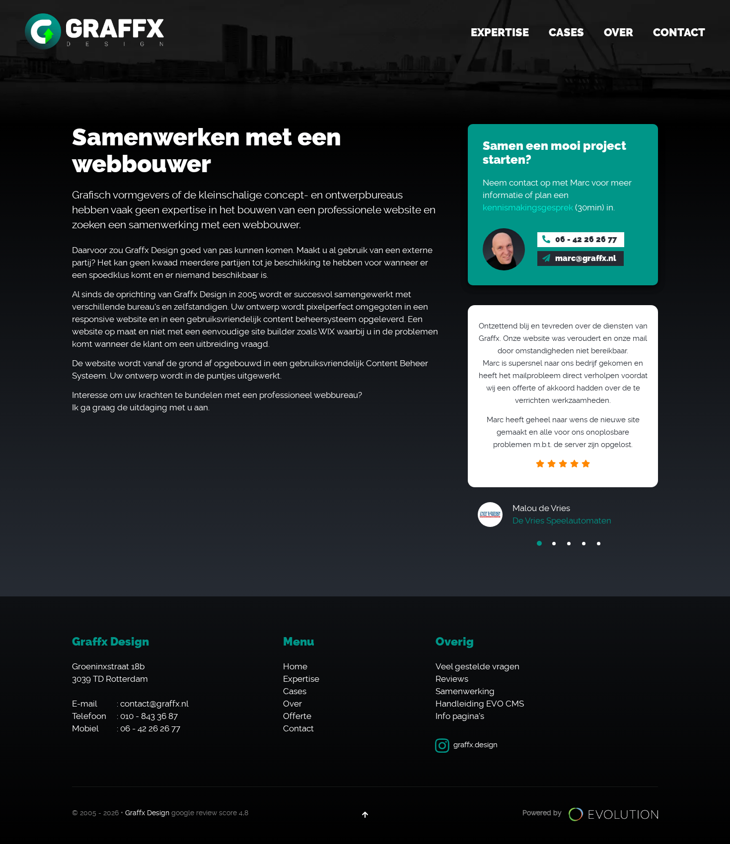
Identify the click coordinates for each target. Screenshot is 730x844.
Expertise (500, 32)
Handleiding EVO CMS (480, 704)
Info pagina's (460, 716)
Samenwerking (465, 691)
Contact (679, 32)
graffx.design (475, 744)
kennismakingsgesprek (528, 207)
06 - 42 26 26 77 (585, 239)
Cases (566, 32)
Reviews (452, 679)
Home (295, 666)
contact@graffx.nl (154, 704)
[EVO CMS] (613, 814)
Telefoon (89, 716)
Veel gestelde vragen (477, 666)
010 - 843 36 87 (149, 716)
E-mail (84, 704)
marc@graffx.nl (584, 258)
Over (618, 32)
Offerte (297, 716)
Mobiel (85, 728)
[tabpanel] (563, 413)
